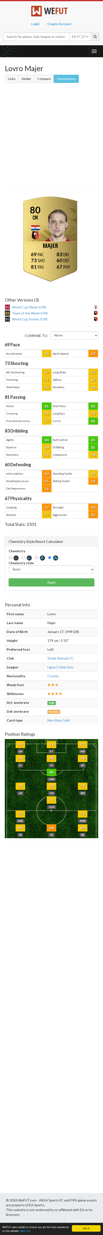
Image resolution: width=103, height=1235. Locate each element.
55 (47, 481)
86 (93, 421)
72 (93, 372)
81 (47, 406)
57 (47, 507)
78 (93, 387)
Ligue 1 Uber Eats (60, 667)
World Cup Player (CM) (29, 307)
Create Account (59, 24)
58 (93, 481)
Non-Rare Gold (58, 720)
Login (35, 24)
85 (93, 440)
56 (47, 488)
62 (93, 514)
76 (47, 353)
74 (51, 744)
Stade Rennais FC (60, 658)
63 (93, 353)
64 (93, 507)
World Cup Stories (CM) (29, 319)
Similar (26, 79)
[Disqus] (51, 1022)
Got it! (86, 1228)
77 (47, 372)
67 (93, 379)
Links (12, 79)
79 (47, 413)
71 (47, 379)
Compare (44, 79)
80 (51, 772)
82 (93, 406)
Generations (66, 79)
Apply (51, 582)
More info (25, 1231)
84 (47, 440)
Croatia (52, 676)
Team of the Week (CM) (30, 313)
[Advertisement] (51, 138)
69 (47, 447)
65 (93, 473)
